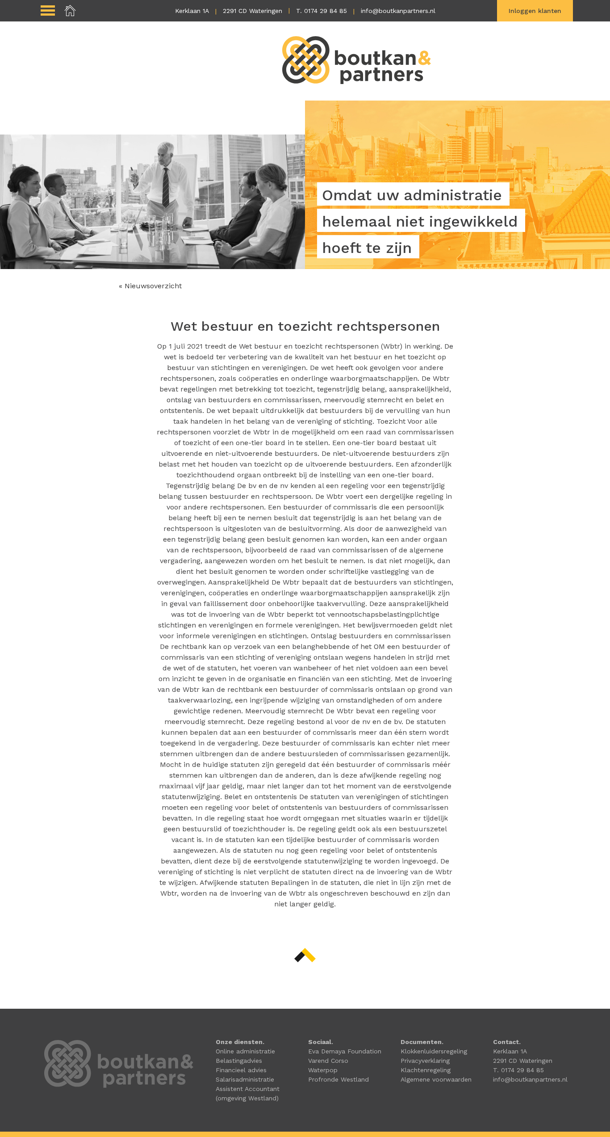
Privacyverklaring (425, 1060)
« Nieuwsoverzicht (150, 286)
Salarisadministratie (245, 1079)
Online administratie (245, 1051)
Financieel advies (241, 1070)
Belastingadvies (239, 1060)
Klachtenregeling (426, 1070)
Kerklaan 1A (192, 10)
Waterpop (323, 1070)
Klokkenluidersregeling (434, 1051)
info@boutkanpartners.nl (398, 10)
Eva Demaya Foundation (344, 1051)
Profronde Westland (338, 1079)
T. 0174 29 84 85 (321, 10)
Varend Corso (328, 1060)
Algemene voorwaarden (436, 1079)
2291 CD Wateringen (252, 10)
